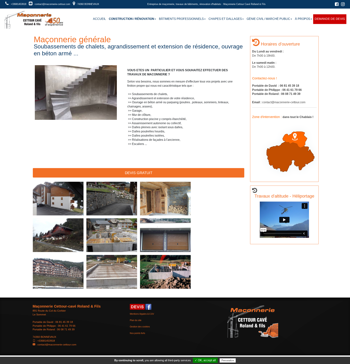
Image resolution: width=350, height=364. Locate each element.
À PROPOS (302, 18)
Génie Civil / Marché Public (268, 18)
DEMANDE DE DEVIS (330, 18)
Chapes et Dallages (225, 18)
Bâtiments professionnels (181, 18)
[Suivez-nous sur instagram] (342, 4)
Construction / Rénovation (131, 18)
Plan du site (135, 320)
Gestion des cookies (140, 326)
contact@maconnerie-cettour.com (56, 344)
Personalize (227, 360)
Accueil (99, 18)
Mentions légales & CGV (142, 314)
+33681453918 (46, 340)
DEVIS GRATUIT (138, 173)
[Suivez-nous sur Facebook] (336, 4)
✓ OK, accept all (205, 360)
